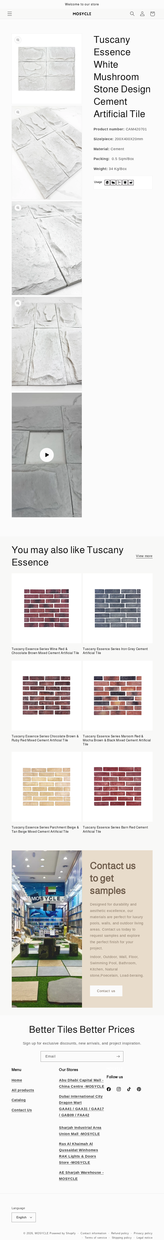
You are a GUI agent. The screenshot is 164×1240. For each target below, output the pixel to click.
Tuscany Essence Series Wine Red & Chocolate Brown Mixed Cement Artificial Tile (45, 651)
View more (144, 556)
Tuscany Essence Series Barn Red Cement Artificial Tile (115, 829)
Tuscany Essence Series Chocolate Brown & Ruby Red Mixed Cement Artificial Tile (45, 738)
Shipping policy (122, 1237)
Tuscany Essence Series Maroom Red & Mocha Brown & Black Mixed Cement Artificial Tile (117, 740)
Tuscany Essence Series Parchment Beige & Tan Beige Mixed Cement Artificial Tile (45, 829)
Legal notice (145, 1237)
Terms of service (96, 1237)
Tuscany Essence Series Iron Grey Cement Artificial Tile (115, 651)
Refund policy (120, 1233)
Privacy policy (143, 1233)
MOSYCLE (42, 1233)
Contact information (93, 1233)
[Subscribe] (118, 1056)
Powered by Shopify (63, 1233)
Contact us (106, 991)
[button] (10, 14)
